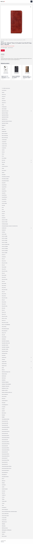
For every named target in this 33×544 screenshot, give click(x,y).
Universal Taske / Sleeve (5, 515)
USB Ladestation (4, 521)
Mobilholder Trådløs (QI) (5, 386)
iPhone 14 (3, 281)
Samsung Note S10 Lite (5, 476)
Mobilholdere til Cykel (5, 388)
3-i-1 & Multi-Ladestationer (6, 88)
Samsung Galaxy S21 (5, 429)
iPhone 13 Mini (4, 275)
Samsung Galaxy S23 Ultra (5, 443)
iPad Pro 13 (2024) (4, 252)
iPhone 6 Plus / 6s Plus (5, 322)
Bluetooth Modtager (5, 135)
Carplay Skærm (4, 141)
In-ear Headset (4, 201)
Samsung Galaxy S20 (5, 425)
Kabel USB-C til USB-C (5, 349)
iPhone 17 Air (4, 312)
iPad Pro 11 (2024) (4, 242)
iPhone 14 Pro (4, 287)
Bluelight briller (4, 131)
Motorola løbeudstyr (5, 394)
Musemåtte (3, 398)
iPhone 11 (3, 258)
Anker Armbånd (4, 108)
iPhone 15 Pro (4, 295)
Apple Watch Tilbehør (5, 123)
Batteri (3, 127)
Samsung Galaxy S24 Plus (5, 447)
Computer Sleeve (4, 143)
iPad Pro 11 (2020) (4, 238)
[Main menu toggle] (31, 1)
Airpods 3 (3, 98)
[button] (30, 7)
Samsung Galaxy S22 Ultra (5, 437)
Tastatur (3, 497)
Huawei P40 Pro (4, 199)
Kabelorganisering (4, 353)
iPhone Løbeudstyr (4, 330)
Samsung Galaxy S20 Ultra (5, 427)
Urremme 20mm (4, 517)
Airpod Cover (4, 94)
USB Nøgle (3, 523)
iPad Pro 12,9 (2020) (5, 248)
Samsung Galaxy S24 (5, 445)
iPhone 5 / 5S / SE (4, 318)
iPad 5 (3, 207)
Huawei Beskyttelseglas (5, 180)
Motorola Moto (4, 396)
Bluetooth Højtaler (4, 133)
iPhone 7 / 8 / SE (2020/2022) (6, 324)
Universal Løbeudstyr (5, 509)
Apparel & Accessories (16, 110)
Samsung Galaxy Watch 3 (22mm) (6, 466)
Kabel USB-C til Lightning (5, 347)
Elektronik (16, 162)
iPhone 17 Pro (4, 314)
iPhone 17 (3, 310)
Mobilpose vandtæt (5, 390)
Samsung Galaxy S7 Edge (5, 460)
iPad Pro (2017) (4, 234)
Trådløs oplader (4, 501)
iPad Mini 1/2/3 (16, 228)
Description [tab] (2, 54)
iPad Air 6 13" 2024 (4, 221)
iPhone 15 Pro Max (4, 297)
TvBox (3, 505)
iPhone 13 (3, 273)
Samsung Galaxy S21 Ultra (5, 431)
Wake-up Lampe (4, 536)
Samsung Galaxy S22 (5, 433)
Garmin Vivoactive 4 (5, 166)
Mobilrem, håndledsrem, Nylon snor (7, 392)
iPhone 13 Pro (4, 277)
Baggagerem (4, 125)
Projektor (3, 408)
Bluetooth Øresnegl (5, 137)
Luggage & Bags (16, 361)
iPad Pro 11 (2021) (4, 240)
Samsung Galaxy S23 (5, 439)
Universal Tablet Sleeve (5, 513)
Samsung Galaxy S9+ (5, 464)
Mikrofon (3, 369)
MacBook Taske (4, 365)
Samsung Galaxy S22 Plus (5, 435)
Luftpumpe (3, 359)
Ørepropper (3, 402)
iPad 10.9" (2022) (4, 203)
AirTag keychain (4, 106)
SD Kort (3, 478)
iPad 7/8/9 (3, 211)
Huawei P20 (3, 182)
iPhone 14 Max (4, 283)
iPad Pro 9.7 (3, 254)
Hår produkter (4, 170)
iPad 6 (3, 209)
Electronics (16, 160)
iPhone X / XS (4, 332)
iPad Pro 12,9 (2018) (5, 246)
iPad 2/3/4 (3, 205)
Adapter (3, 92)
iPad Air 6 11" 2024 (4, 219)
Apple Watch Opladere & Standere (7, 121)
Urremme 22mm (4, 519)
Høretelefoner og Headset (6, 176)
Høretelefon (4, 174)
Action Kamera (4, 90)
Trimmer (3, 503)
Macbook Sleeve (4, 363)
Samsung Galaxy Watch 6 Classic (6, 468)
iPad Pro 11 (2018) (4, 236)
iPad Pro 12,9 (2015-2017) (5, 244)
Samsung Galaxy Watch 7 (5, 470)
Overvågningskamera (5, 404)
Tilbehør (3, 499)
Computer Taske (4, 145)
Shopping (3, 482)
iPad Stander (4, 256)
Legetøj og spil (16, 357)
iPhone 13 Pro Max (4, 279)
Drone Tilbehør (4, 158)
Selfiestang (3, 480)
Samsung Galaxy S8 (4, 462)
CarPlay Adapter (4, 139)
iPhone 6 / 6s (4, 320)
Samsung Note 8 (4, 474)
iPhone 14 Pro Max (4, 289)
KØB (2, 50)
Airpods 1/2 (3, 96)
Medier (16, 367)
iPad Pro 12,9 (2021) (5, 250)
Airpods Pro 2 (4, 102)
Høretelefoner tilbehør (5, 178)
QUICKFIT (3, 410)
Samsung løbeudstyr (5, 472)
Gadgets (3, 164)
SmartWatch (4, 484)
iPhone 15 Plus (4, 293)
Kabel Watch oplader (5, 351)
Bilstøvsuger (4, 129)
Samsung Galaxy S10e (5, 423)
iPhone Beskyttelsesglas (5, 328)
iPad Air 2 (3, 213)
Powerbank (3, 406)
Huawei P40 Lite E (4, 197)
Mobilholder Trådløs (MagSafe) (6, 384)
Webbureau (2, 541)
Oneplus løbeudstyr (5, 400)
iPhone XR (3, 334)
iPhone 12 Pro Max (4, 271)
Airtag (3, 104)
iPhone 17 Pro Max (4, 316)
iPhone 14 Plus (4, 285)
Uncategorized (4, 507)
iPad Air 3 (3, 215)
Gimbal (3, 168)
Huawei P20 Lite (4, 184)
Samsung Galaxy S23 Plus (5, 441)
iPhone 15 (3, 291)
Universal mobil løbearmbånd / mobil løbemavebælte (9, 511)
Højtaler (3, 172)
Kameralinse (4, 355)
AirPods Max (4, 100)
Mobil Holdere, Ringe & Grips (6, 371)
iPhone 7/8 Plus (4, 326)
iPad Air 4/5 (3, 217)
